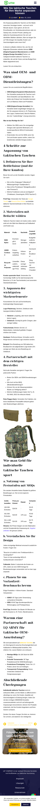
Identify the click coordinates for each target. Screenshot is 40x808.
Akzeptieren (14, 804)
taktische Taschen (26, 642)
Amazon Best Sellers (18, 201)
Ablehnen (26, 804)
